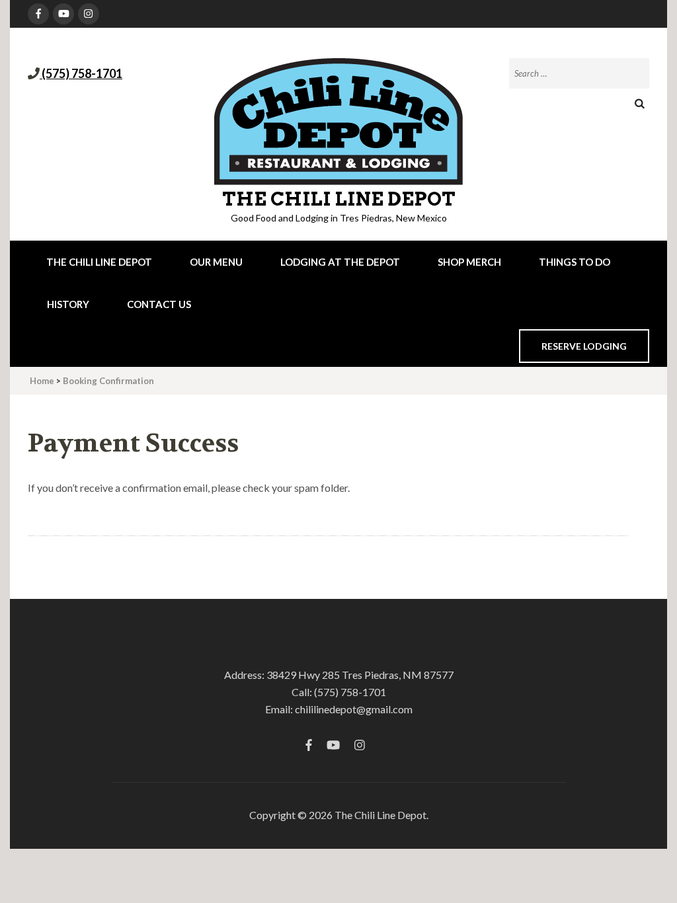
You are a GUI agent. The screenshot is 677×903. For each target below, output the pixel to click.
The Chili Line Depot (339, 199)
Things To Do (574, 262)
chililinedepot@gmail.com (354, 709)
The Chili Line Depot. (381, 814)
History (68, 304)
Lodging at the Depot (340, 262)
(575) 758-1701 (81, 73)
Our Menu (216, 262)
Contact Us (159, 304)
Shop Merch (469, 262)
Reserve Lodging (584, 346)
